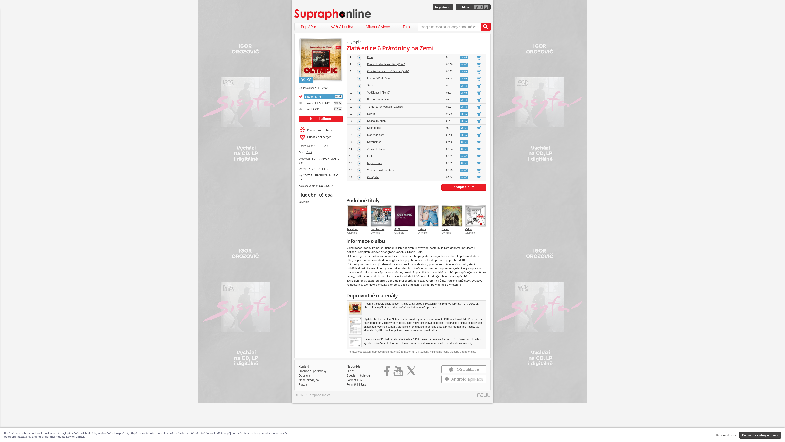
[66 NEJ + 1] (405, 216)
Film (406, 26)
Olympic (304, 201)
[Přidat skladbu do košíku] (479, 57)
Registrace (442, 7)
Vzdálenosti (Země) (378, 92)
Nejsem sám (374, 163)
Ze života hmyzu (377, 149)
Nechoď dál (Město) (378, 78)
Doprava (304, 375)
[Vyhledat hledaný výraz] (485, 27)
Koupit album (320, 119)
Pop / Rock (310, 26)
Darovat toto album (319, 130)
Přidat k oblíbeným (319, 137)
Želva (468, 229)
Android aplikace (466, 379)
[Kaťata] (428, 216)
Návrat (371, 113)
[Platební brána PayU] (484, 396)
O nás (351, 371)
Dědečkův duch (376, 120)
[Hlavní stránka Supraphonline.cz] (333, 14)
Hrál (369, 156)
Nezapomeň (374, 141)
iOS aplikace (467, 369)
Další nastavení (726, 435)
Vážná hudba (342, 26)
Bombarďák (377, 229)
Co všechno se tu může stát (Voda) (388, 71)
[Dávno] (452, 216)
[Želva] (475, 216)
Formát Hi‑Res (356, 384)
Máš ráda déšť (375, 134)
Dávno (445, 229)
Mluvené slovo (378, 26)
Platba (303, 384)
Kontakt (304, 366)
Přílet (370, 57)
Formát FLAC (355, 380)
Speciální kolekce (358, 375)
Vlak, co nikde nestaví (380, 170)
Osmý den (373, 177)
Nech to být (374, 127)
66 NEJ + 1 (401, 229)
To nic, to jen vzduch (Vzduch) (385, 106)
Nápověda (354, 366)
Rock (309, 152)
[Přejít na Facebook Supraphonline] (387, 372)
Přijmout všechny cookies (760, 435)
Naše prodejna (309, 380)
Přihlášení (465, 7)
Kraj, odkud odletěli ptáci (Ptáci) (386, 64)
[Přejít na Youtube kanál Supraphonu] (398, 372)
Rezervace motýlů (378, 99)
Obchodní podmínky (312, 371)
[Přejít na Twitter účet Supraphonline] (411, 372)
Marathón (352, 229)
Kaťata (422, 229)
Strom (370, 85)
